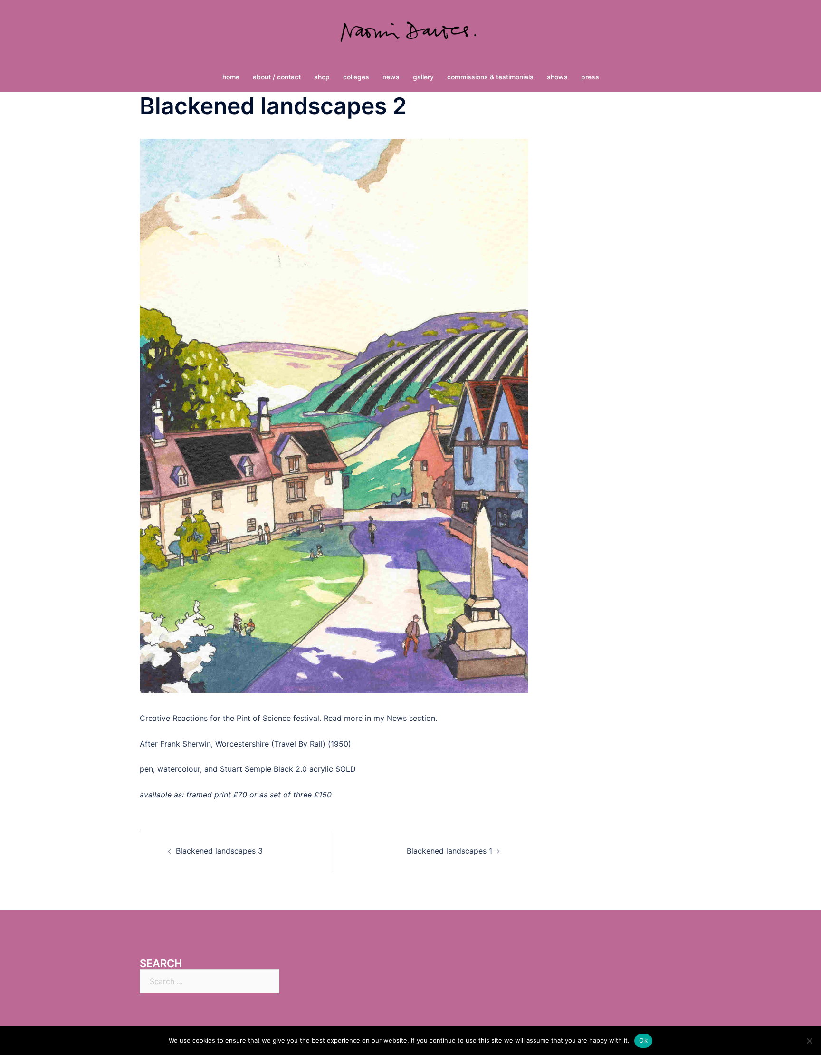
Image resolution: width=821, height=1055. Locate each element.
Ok (643, 1040)
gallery (423, 77)
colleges (356, 77)
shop (322, 77)
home (230, 77)
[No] (809, 1040)
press (590, 77)
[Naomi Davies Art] (410, 36)
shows (557, 77)
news (391, 77)
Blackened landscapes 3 (219, 850)
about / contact (277, 77)
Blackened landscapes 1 (449, 850)
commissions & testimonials (490, 77)
